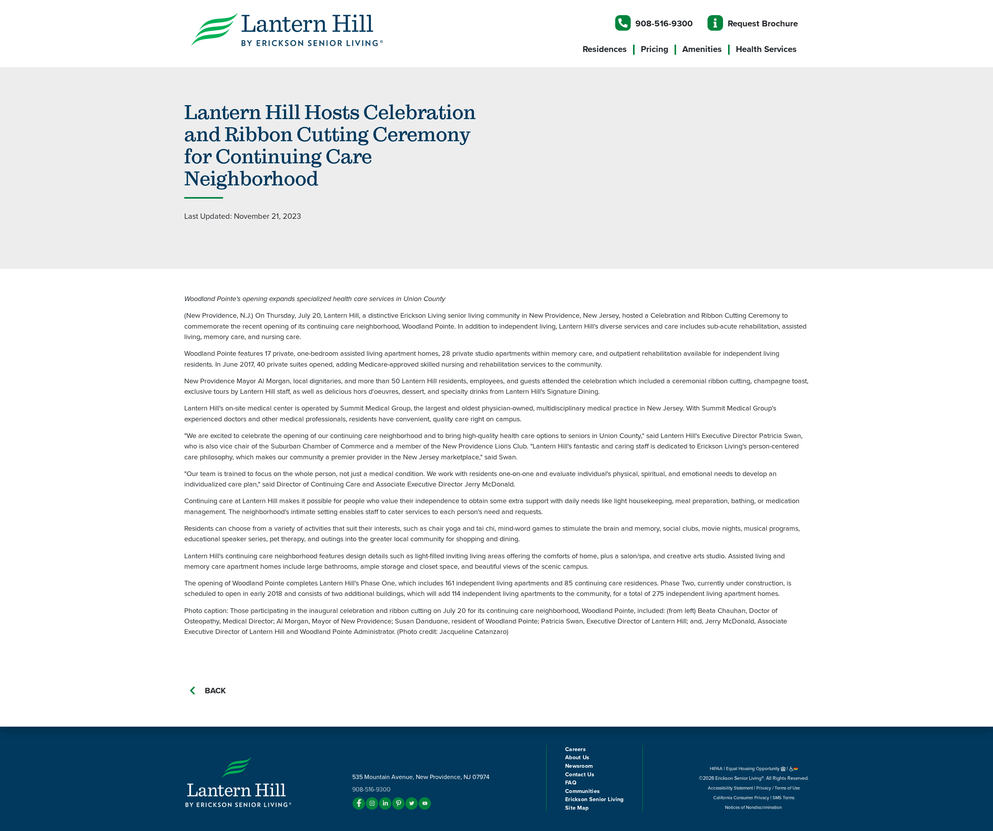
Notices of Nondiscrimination (754, 807)
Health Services (766, 49)
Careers (575, 749)
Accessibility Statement (730, 788)
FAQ (570, 782)
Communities (582, 791)
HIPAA (716, 768)
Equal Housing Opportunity (753, 768)
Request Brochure (763, 23)
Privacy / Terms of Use (778, 788)
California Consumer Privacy (741, 797)
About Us (577, 757)
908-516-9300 (664, 23)
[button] (302, 29)
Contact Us (579, 774)
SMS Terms (783, 797)
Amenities (702, 49)
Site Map (576, 808)
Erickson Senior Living (594, 799)
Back (215, 691)
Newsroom (579, 766)
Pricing (654, 49)
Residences (605, 49)
